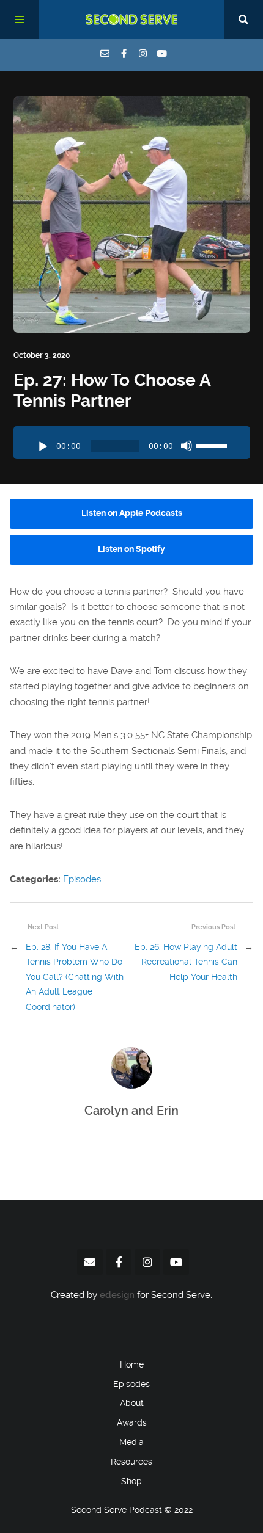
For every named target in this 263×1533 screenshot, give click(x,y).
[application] (132, 442)
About (132, 1403)
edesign (117, 1294)
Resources (131, 1461)
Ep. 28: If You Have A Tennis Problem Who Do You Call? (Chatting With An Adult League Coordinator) (75, 977)
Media (131, 1442)
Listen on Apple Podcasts (131, 513)
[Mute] (186, 446)
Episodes (82, 879)
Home (132, 1364)
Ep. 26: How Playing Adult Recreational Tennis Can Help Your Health (186, 962)
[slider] (213, 444)
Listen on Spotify (131, 549)
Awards (132, 1422)
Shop (131, 1481)
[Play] (43, 447)
